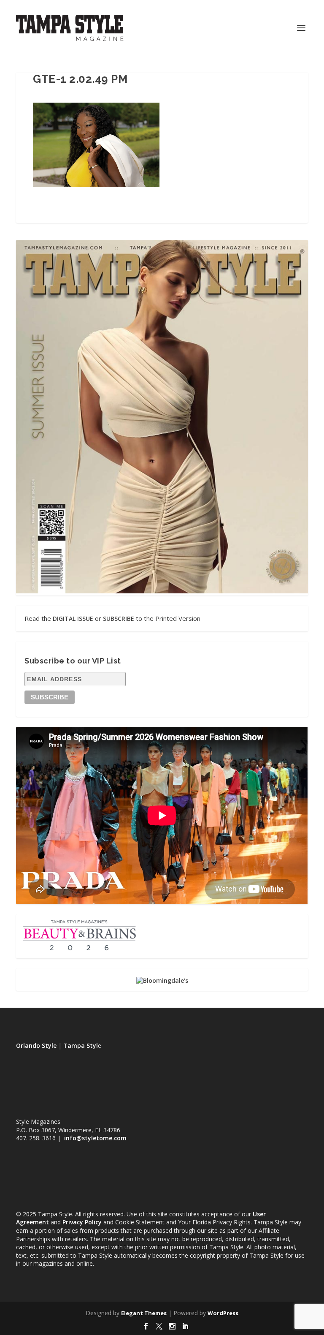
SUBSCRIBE (118, 618)
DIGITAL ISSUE (73, 618)
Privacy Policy (82, 1222)
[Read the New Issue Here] (162, 591)
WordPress (223, 1313)
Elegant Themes (144, 1313)
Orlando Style (36, 1045)
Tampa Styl (80, 1045)
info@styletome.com (95, 1138)
